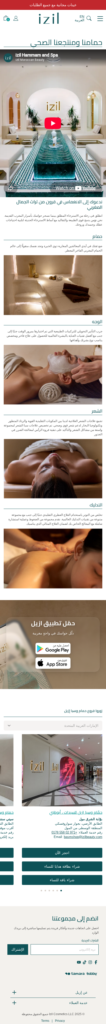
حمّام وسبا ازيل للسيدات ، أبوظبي (75, 812)
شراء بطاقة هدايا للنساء (62, 866)
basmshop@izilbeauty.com (83, 837)
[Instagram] (90, 962)
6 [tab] (41, 890)
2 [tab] (57, 890)
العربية (79, 20)
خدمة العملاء (78, 1003)
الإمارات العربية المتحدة (81, 726)
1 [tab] (61, 890)
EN (82, 16)
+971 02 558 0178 (64, 832)
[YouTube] (79, 962)
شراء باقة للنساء (62, 880)
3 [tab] (53, 890)
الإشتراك (17, 949)
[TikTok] (84, 962)
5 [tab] (45, 890)
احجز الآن (62, 853)
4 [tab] (49, 890)
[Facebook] (96, 962)
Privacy (60, 1021)
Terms (45, 1021)
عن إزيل (81, 992)
